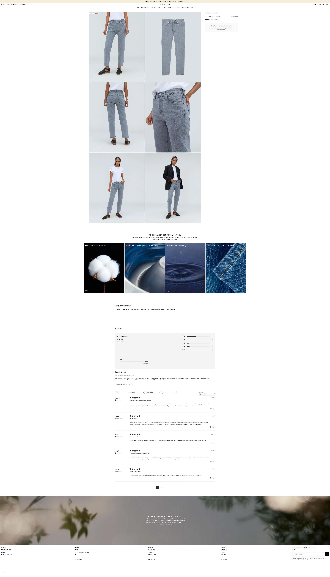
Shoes (178, 7)
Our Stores (224, 562)
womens (207, 13)
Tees (174, 7)
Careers (77, 557)
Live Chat (150, 552)
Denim (169, 7)
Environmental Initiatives (82, 552)
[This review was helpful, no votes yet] (210, 408)
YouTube (223, 554)
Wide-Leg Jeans (135, 309)
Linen (158, 7)
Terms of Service (14, 575)
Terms (308, 560)
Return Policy (152, 554)
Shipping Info (151, 557)
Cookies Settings (24, 575)
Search (315, 4)
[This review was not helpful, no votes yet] (213, 408)
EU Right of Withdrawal (154, 562)
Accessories (185, 7)
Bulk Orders (151, 559)
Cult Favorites (145, 7)
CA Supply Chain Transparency (38, 575)
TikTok (223, 552)
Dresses (164, 7)
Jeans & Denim (214, 13)
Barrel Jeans (125, 309)
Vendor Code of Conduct (53, 575)
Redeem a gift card (6, 554)
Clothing (153, 7)
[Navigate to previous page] (153, 487)
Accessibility (78, 559)
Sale (192, 7)
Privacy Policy (301, 560)
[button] (327, 4)
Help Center (151, 549)
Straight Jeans (145, 309)
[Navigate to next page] (176, 487)
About (76, 549)
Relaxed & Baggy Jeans (157, 309)
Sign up (3, 552)
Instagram (224, 549)
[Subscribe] (327, 554)
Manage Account (6, 549)
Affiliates (224, 559)
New (138, 7)
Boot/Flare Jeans (170, 309)
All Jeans (117, 309)
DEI (75, 554)
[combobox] (122, 393)
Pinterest (224, 557)
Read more (199, 406)
